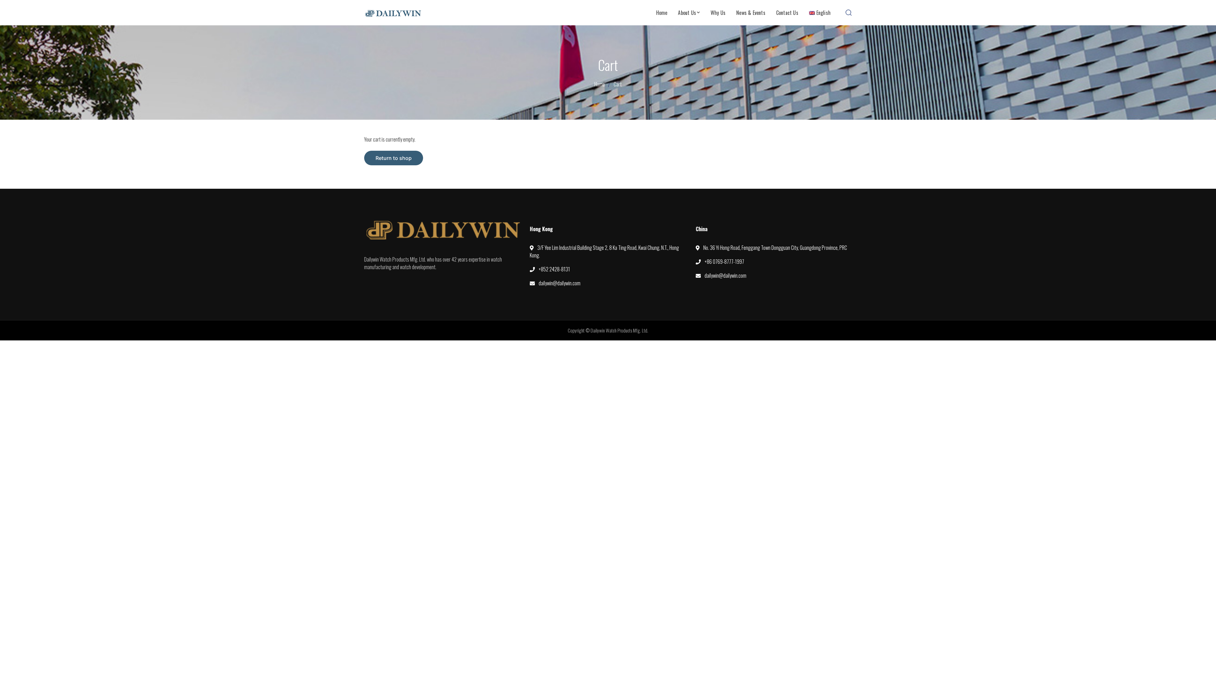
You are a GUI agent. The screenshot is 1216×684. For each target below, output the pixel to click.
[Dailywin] (392, 12)
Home (599, 84)
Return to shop (394, 158)
